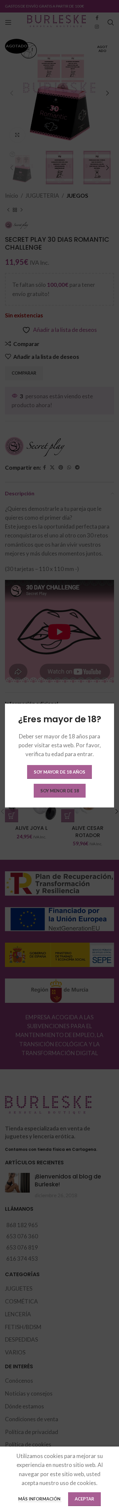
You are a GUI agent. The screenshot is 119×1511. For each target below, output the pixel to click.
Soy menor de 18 (59, 790)
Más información (39, 1498)
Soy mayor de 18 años (59, 772)
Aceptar (84, 1498)
